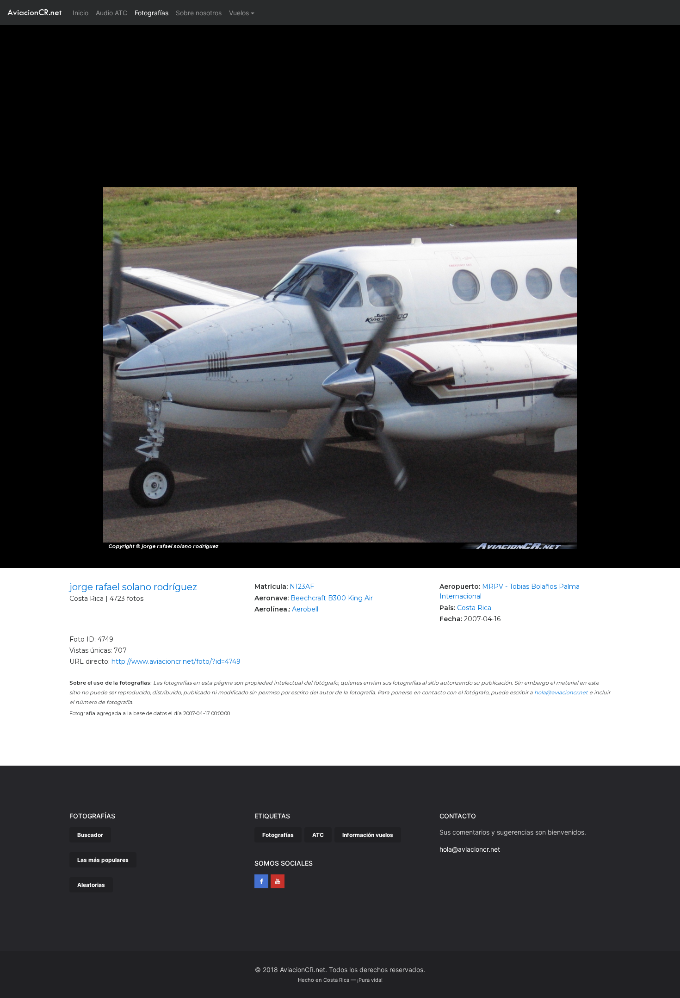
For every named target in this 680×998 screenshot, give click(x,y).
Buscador (90, 834)
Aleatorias (91, 884)
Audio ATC (111, 13)
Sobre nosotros (199, 13)
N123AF (302, 586)
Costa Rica (474, 608)
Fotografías (151, 13)
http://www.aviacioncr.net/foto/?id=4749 (176, 661)
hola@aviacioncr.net (561, 692)
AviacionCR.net (34, 12)
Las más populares (103, 859)
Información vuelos (367, 834)
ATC (318, 834)
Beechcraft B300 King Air (332, 598)
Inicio (82, 12)
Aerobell (305, 609)
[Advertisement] (340, 94)
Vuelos (239, 13)
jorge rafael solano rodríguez (133, 587)
